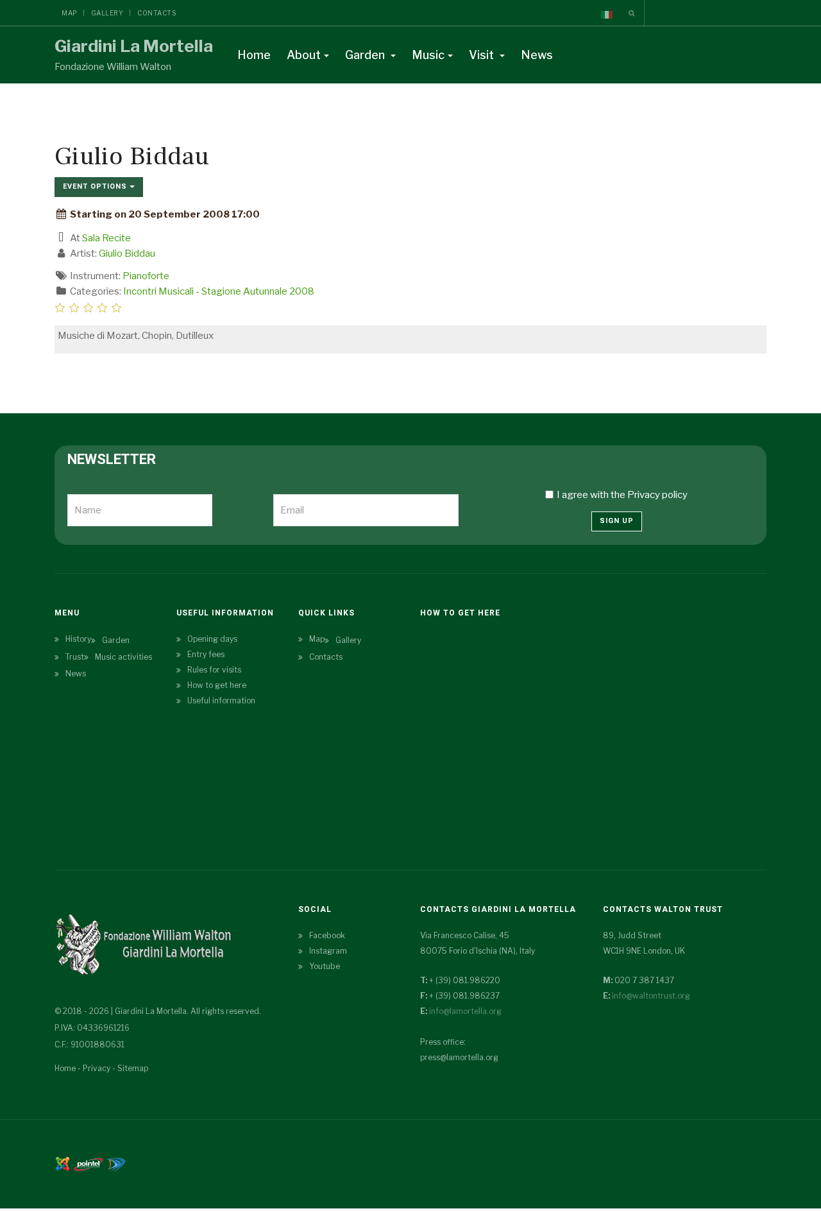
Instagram (328, 951)
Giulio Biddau (127, 253)
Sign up (617, 521)
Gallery (107, 13)
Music (428, 55)
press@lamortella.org (459, 1057)
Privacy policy (657, 495)
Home (254, 55)
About (304, 55)
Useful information (221, 700)
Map (69, 13)
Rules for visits (214, 669)
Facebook (327, 935)
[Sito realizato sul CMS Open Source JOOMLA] (63, 1163)
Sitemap (132, 1068)
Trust (74, 657)
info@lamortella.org (465, 1011)
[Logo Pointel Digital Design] (116, 1163)
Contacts (156, 13)
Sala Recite (106, 238)
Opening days (212, 639)
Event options (96, 186)
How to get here (216, 685)
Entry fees (205, 654)
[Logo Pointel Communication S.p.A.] (88, 1163)
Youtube (324, 966)
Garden (366, 55)
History (78, 639)
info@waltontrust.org (651, 996)
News (537, 55)
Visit (482, 55)
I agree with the (622, 495)
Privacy (96, 1068)
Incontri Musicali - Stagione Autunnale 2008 (218, 291)
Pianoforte (146, 276)
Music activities (123, 657)
